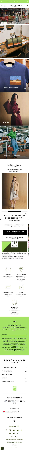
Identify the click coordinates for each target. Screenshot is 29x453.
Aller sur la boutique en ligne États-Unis (15, 232)
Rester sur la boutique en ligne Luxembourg (14, 238)
